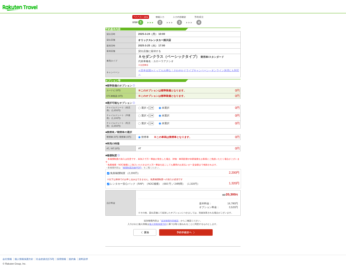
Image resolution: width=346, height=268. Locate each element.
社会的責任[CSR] (45, 259)
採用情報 (61, 259)
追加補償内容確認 (169, 220)
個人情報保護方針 (158, 224)
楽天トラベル (20, 8)
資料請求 (83, 259)
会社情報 (7, 259)
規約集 (72, 259)
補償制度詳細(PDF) (132, 167)
